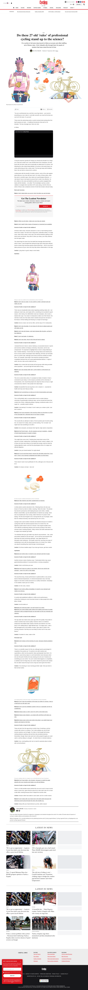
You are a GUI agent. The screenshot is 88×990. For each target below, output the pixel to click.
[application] (33, 144)
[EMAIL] (19, 811)
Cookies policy (64, 973)
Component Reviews (66, 958)
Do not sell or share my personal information (49, 976)
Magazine (58, 7)
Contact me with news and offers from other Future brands (12, 972)
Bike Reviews (65, 956)
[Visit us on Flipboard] (84, 2)
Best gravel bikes (51, 956)
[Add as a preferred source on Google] (44, 980)
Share (17, 109)
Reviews (29, 7)
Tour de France (37, 954)
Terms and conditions (45, 973)
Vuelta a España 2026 (39, 11)
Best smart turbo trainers (53, 958)
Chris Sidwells (37, 50)
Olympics (36, 961)
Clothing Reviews (66, 961)
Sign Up (12, 975)
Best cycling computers (53, 961)
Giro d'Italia (36, 956)
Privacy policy (55, 973)
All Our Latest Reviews (67, 954)
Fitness (45, 7)
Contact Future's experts (32, 973)
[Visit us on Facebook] (80, 2)
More (71, 7)
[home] (13, 7)
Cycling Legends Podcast (20, 820)
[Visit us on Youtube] (82, 2)
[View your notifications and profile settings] (11, 3)
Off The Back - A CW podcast (54, 11)
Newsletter (50, 109)
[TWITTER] (17, 811)
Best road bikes (51, 954)
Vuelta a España (37, 958)
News (17, 7)
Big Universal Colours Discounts (23, 11)
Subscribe (78, 4)
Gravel (51, 7)
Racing (22, 7)
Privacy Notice (18, 210)
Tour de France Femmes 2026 (71, 11)
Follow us (43, 109)
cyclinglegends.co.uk (73, 818)
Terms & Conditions (11, 981)
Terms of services (31, 209)
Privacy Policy (16, 980)
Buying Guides (37, 7)
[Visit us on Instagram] (76, 2)
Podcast (65, 7)
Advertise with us (31, 976)
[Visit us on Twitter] (78, 2)
